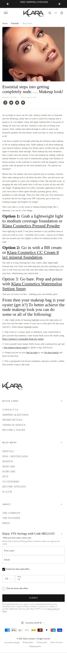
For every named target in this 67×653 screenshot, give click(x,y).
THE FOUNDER (11, 518)
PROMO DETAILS (12, 419)
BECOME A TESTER (13, 430)
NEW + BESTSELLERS (15, 456)
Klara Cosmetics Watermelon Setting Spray (32, 286)
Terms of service (56, 642)
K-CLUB (7, 491)
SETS (5, 476)
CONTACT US (10, 409)
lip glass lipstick (51, 352)
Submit (33, 598)
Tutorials (15, 23)
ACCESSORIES (10, 481)
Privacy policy (42, 642)
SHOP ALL (8, 451)
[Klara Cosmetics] (33, 13)
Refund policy (28, 642)
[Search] (50, 13)
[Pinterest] (17, 103)
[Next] (59, 4)
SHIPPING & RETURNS (15, 414)
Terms (4, 611)
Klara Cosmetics (29, 639)
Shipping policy (35, 646)
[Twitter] (11, 103)
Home (5, 23)
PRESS (6, 523)
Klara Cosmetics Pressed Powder (31, 225)
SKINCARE (8, 466)
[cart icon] (62, 13)
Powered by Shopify (12, 642)
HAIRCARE (8, 471)
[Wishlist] (56, 13)
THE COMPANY (11, 513)
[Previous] (8, 4)
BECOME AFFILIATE (14, 486)
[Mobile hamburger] (5, 12)
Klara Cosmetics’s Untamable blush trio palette (23, 339)
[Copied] (23, 103)
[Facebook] (5, 103)
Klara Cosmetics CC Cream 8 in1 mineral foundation (30, 255)
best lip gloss (32, 352)
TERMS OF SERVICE (14, 425)
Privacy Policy (53, 609)
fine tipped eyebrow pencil (15, 347)
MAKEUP (7, 461)
